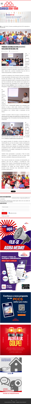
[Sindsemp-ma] (15, 6)
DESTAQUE (6, 26)
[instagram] (19, 400)
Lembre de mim (13, 213)
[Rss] (11, 400)
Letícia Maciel (5, 51)
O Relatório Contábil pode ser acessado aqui (13, 138)
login (21, 197)
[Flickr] (16, 400)
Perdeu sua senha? (5, 216)
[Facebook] (13, 400)
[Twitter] (14, 400)
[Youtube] (17, 400)
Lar (2, 26)
